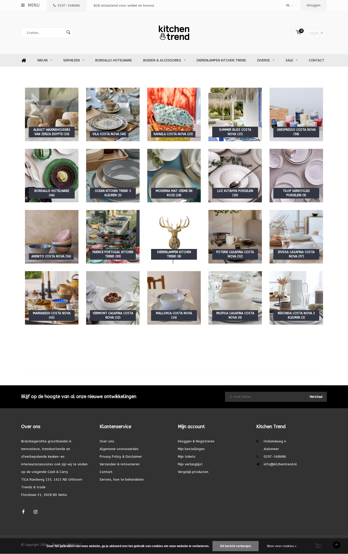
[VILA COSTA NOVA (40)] (113, 114)
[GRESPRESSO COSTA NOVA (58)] (296, 114)
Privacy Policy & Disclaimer (121, 456)
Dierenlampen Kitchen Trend (221, 60)
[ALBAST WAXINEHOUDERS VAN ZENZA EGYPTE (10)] (51, 114)
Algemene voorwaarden (119, 449)
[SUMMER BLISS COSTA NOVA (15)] (235, 114)
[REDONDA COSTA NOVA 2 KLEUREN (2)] (296, 298)
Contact (316, 60)
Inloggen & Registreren (196, 441)
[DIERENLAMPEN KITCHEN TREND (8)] (174, 237)
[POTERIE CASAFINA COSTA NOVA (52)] (235, 237)
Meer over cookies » (282, 546)
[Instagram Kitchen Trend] (35, 512)
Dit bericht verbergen (235, 546)
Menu (32, 5)
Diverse (263, 60)
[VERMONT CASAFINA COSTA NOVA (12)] (113, 298)
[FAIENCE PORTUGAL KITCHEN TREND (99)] (113, 237)
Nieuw (42, 60)
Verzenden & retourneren (120, 464)
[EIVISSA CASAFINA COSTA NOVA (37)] (296, 237)
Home (23, 60)
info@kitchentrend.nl (280, 464)
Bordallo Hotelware (113, 60)
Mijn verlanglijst (190, 464)
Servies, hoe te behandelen (122, 479)
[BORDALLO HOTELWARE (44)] (51, 175)
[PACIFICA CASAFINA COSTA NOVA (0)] (235, 298)
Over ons (107, 441)
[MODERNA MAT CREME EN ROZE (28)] (174, 175)
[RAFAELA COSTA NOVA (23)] (174, 114)
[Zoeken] (68, 33)
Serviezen (71, 60)
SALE (289, 60)
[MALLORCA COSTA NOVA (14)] (174, 298)
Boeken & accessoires (162, 60)
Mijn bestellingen (191, 449)
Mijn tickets (186, 456)
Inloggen (313, 5)
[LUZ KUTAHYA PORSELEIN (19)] (235, 175)
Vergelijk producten (193, 472)
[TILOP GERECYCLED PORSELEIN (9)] (296, 175)
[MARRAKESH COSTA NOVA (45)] (51, 298)
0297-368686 (69, 5)
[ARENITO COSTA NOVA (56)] (51, 237)
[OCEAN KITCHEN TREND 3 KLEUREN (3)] (113, 175)
